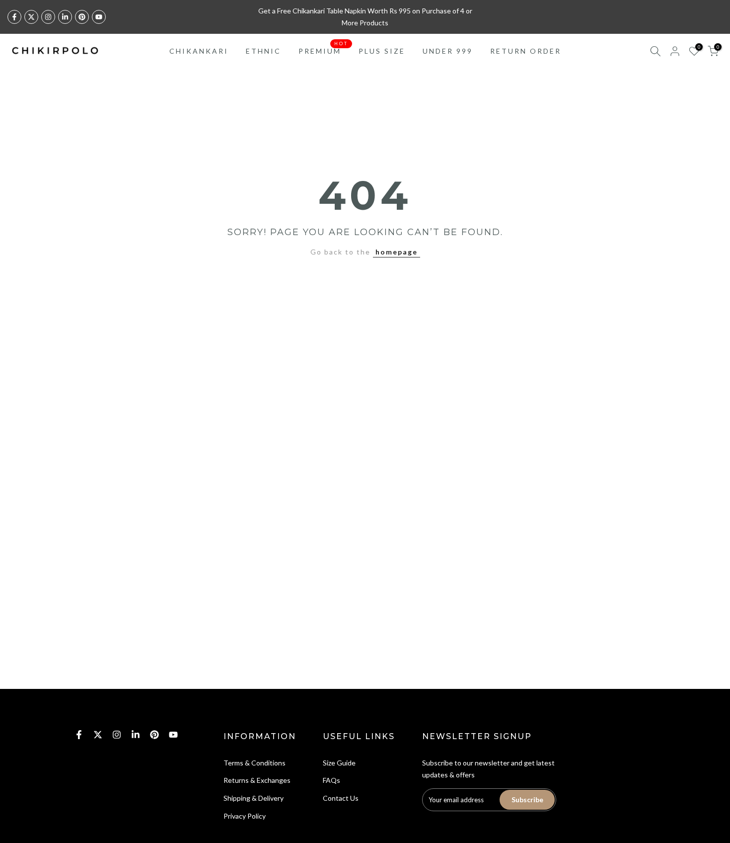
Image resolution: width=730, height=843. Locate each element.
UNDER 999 (448, 51)
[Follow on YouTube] (99, 17)
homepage (396, 252)
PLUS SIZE (382, 51)
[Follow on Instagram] (48, 17)
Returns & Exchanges (257, 780)
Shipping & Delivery (253, 798)
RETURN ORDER (525, 51)
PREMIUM (323, 50)
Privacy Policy (244, 816)
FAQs (331, 780)
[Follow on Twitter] (31, 17)
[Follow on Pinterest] (82, 17)
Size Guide (339, 763)
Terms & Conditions (254, 763)
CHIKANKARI (198, 51)
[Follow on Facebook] (14, 17)
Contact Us (341, 798)
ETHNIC (263, 51)
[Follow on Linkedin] (65, 17)
